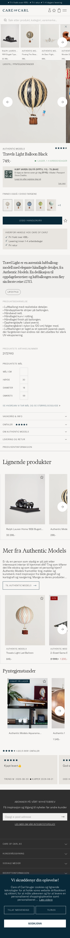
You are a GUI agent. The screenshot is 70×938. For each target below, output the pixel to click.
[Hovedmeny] (65, 10)
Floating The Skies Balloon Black (29, 54)
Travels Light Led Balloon (19, 652)
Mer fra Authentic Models (34, 550)
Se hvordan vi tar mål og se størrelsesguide (30, 405)
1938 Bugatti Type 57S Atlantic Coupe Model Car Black (9, 54)
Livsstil (7, 64)
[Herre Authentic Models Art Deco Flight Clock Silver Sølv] (49, 36)
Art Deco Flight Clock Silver (47, 54)
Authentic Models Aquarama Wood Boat (24, 733)
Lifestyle (13, 292)
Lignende (27, 462)
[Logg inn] (49, 10)
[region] (35, 769)
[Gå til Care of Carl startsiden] (16, 10)
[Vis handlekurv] (59, 10)
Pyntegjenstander (23, 64)
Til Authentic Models (19, 585)
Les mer (62, 183)
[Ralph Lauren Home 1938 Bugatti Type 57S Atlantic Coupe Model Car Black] (25, 526)
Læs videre (46, 899)
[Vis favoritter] (54, 10)
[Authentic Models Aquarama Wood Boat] (27, 730)
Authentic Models (29, 51)
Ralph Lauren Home (10, 51)
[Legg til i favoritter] (41, 478)
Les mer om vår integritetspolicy (35, 824)
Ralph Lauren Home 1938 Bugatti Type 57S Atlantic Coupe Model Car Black (24, 529)
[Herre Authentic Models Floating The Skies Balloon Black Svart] (30, 36)
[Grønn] (40, 205)
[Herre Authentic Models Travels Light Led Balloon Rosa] (25, 620)
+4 (59, 205)
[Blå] (18, 205)
